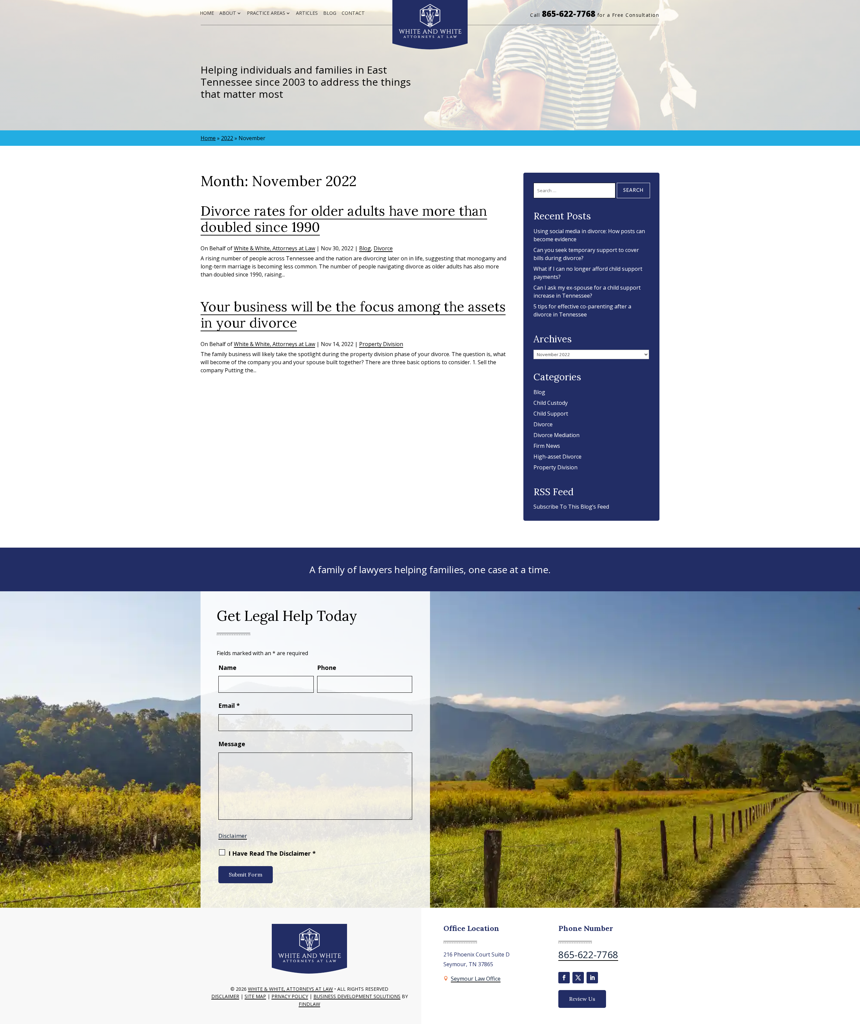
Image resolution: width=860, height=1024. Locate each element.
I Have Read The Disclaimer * (272, 853)
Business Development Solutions (356, 996)
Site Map (255, 996)
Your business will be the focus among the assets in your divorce (353, 314)
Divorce (383, 248)
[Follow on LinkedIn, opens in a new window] (592, 977)
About (227, 13)
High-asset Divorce (557, 456)
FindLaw (309, 1004)
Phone (326, 668)
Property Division (381, 344)
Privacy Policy (289, 996)
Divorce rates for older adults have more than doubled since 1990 (344, 219)
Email (229, 705)
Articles (307, 13)
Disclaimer (232, 836)
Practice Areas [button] (266, 13)
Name (227, 668)
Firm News (546, 446)
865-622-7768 (568, 13)
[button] (853, 975)
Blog (329, 13)
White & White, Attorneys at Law (274, 248)
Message (231, 744)
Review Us (582, 998)
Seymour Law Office (476, 978)
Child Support (550, 413)
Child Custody (550, 403)
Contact (353, 13)
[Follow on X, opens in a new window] (578, 977)
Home (207, 13)
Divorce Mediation (556, 435)
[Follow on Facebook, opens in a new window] (564, 977)
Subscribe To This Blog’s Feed (571, 506)
